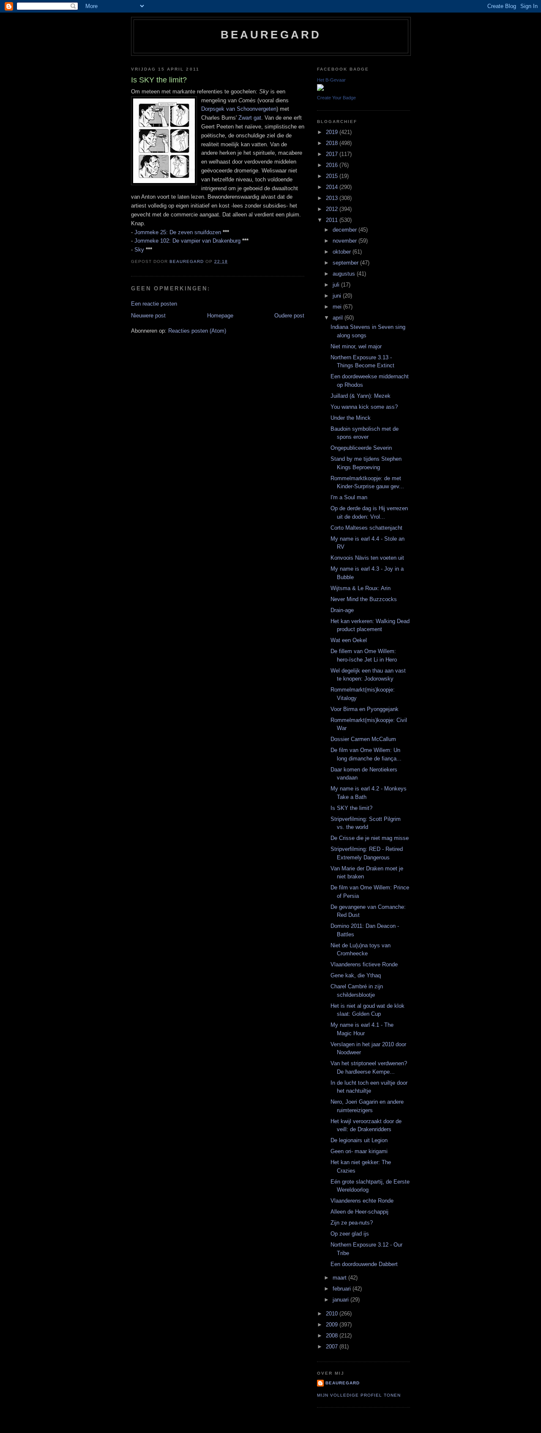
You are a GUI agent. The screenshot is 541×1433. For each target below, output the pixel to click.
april (338, 317)
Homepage (220, 315)
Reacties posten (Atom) (197, 331)
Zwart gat (249, 118)
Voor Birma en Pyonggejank (365, 709)
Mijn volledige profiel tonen (359, 1395)
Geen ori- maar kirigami (359, 1151)
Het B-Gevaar (331, 79)
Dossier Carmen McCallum (363, 739)
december (345, 230)
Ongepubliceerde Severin (361, 448)
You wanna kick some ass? (364, 407)
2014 (332, 187)
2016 (332, 165)
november (345, 241)
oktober (342, 252)
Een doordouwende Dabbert (364, 1264)
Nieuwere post (148, 315)
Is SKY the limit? (351, 808)
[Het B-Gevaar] (320, 89)
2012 (332, 209)
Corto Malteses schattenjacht (366, 528)
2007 (332, 1346)
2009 (332, 1324)
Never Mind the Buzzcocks (364, 599)
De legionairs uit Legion (359, 1140)
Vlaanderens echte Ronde (362, 1201)
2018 (332, 143)
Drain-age (342, 610)
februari (342, 1288)
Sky (139, 249)
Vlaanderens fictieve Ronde (364, 964)
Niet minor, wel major (356, 346)
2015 (332, 176)
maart (340, 1277)
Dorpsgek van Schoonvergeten (238, 109)
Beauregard (271, 34)
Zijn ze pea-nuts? (352, 1223)
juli (337, 285)
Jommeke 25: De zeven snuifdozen (177, 232)
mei (338, 307)
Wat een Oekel (349, 640)
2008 (332, 1335)
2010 (332, 1313)
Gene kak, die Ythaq (356, 975)
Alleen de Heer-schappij (359, 1212)
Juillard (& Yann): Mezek (361, 396)
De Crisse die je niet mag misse (370, 838)
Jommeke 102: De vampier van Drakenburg (187, 241)
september (346, 263)
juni (338, 296)
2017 (332, 154)
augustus (345, 274)
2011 (332, 220)
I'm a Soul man (349, 497)
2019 (332, 132)
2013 (332, 198)
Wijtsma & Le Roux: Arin (361, 588)
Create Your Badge (336, 97)
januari (341, 1299)
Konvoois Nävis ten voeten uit (367, 558)
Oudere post (289, 315)
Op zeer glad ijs (350, 1234)
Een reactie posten (154, 304)
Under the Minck (351, 418)
